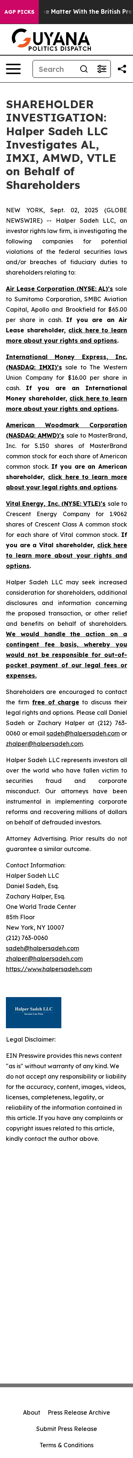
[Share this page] (122, 69)
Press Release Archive (79, 1412)
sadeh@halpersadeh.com (83, 733)
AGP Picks (19, 12)
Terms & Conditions (66, 1445)
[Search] (84, 68)
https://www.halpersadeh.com (49, 969)
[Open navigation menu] (13, 69)
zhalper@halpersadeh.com (44, 743)
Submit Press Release (66, 1428)
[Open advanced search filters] (101, 68)
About (31, 1412)
